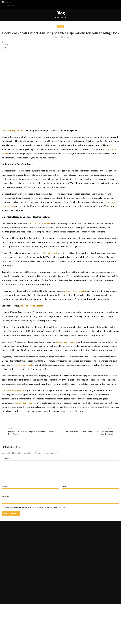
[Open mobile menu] (118, 4)
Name (5, 486)
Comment (6, 458)
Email (64, 486)
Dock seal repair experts (40, 223)
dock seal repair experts (74, 291)
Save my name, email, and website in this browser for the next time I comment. (35, 507)
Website (5, 497)
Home (57, 17)
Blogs (63, 17)
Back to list (60, 431)
